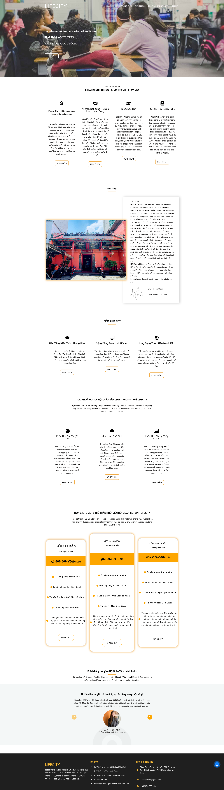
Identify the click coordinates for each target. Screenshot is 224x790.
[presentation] (74, 717)
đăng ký (66, 637)
